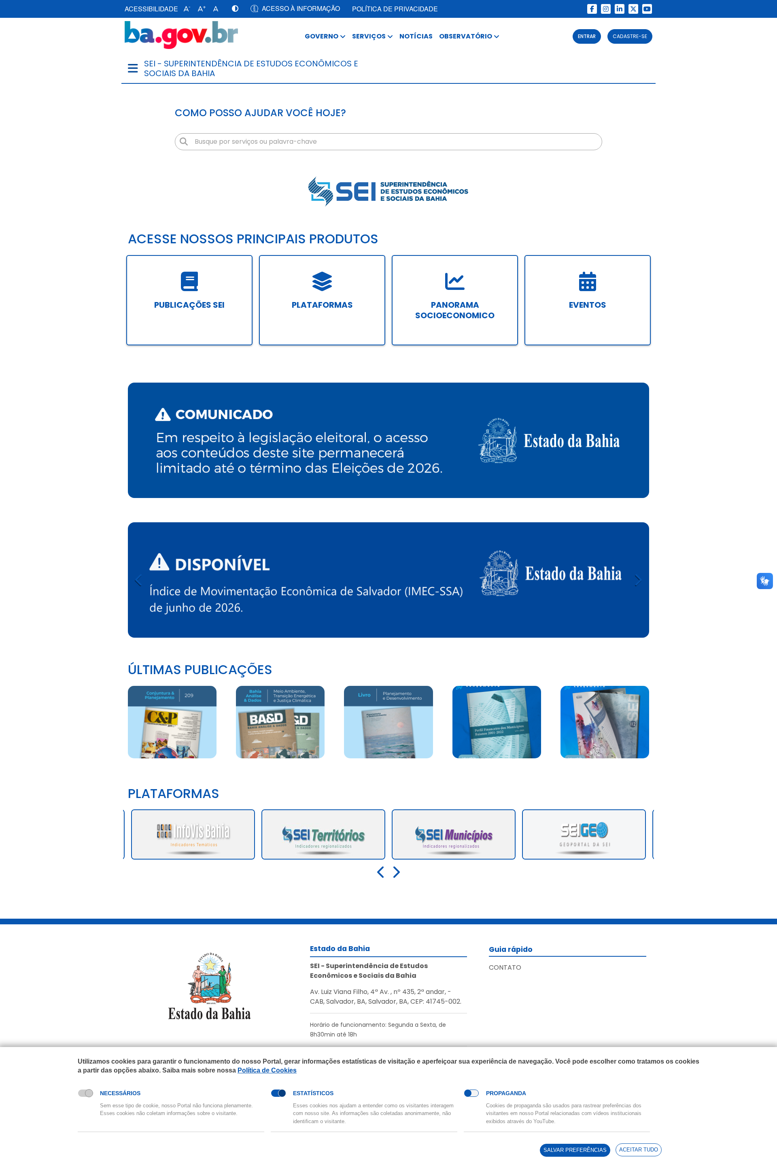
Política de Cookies (267, 1070)
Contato (505, 967)
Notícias (416, 36)
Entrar (587, 36)
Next (637, 580)
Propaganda (506, 1093)
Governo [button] (321, 36)
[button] (185, 9)
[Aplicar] (183, 141)
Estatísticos (313, 1093)
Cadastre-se (630, 36)
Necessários (120, 1093)
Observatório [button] (465, 36)
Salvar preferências (575, 1150)
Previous (139, 580)
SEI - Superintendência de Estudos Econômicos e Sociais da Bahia (251, 68)
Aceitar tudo (638, 1150)
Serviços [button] (369, 36)
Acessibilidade (151, 8)
